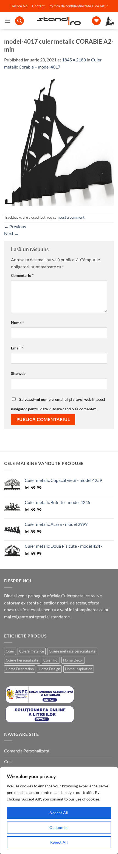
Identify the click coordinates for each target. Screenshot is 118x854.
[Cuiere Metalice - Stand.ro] (59, 21)
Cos (8, 761)
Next (11, 233)
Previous (15, 226)
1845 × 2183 (74, 59)
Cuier (10, 651)
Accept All (58, 812)
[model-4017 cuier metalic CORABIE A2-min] (59, 140)
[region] (59, 810)
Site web (18, 373)
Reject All (59, 842)
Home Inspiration (78, 669)
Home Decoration (20, 669)
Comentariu (22, 275)
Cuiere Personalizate (22, 660)
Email (17, 348)
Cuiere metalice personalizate (72, 651)
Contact (38, 6)
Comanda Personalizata (26, 750)
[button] (7, 20)
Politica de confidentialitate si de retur (78, 6)
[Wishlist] (96, 20)
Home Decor (73, 660)
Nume (17, 322)
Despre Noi (19, 6)
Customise (59, 827)
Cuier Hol (50, 660)
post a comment (72, 217)
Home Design (49, 669)
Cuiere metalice (31, 651)
